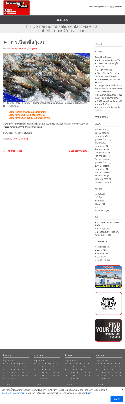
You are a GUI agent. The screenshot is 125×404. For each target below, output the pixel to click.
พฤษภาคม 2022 (102, 156)
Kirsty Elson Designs (103, 57)
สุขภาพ (98, 204)
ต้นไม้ (97, 197)
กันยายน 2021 (101, 172)
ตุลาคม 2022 (100, 146)
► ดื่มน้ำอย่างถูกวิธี (12, 151)
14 (8, 372)
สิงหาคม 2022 (101, 149)
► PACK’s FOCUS (102, 260)
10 (18, 369)
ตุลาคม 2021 (100, 169)
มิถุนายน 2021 (101, 182)
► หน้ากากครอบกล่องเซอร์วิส (107, 60)
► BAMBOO (100, 257)
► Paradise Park (102, 247)
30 (15, 378)
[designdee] (16, 7)
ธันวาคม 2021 (101, 166)
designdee (33, 48)
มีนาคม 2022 (100, 159)
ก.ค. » (7, 384)
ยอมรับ (117, 399)
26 (26, 375)
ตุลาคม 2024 (100, 136)
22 (12, 375)
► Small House (101, 253)
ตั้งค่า (89, 393)
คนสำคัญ (99, 194)
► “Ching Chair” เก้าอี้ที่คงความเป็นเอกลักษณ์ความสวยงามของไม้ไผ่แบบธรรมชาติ (108, 89)
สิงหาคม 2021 (101, 176)
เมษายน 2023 (100, 143)
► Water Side (101, 250)
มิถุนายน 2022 (101, 153)
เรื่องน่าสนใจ (23, 139)
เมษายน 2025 (100, 129)
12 (26, 369)
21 (8, 375)
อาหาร (14, 139)
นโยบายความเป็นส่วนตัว (13, 393)
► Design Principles (103, 70)
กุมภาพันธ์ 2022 (101, 162)
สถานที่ (98, 201)
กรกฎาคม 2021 (101, 179)
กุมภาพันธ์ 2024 (101, 139)
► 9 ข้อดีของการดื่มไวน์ (78, 151)
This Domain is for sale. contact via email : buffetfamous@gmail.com (62, 28)
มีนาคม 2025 (100, 133)
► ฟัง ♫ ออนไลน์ (102, 229)
